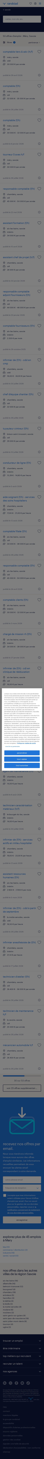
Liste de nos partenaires (12, 746)
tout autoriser (22, 765)
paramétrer (22, 753)
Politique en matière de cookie (26, 743)
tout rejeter (22, 759)
